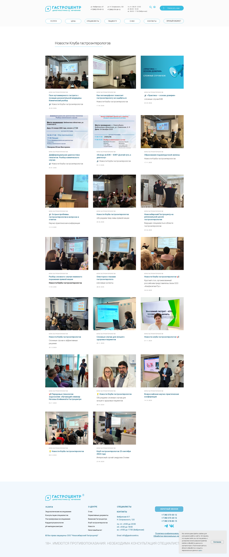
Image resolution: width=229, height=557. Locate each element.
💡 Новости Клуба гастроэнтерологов (114, 394)
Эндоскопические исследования (58, 512)
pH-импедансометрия (54, 526)
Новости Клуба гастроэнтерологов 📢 (161, 277)
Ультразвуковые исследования (57, 519)
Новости (91, 526)
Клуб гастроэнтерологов (98, 523)
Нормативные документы (98, 515)
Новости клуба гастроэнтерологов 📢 (161, 337)
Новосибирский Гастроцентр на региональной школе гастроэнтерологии (158, 217)
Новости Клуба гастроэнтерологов (65, 337)
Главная (48, 41)
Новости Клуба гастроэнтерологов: (113, 214)
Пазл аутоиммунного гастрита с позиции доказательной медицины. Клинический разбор (65, 98)
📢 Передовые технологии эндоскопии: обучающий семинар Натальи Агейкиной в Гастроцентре (65, 396)
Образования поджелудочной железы (162, 155)
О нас (90, 512)
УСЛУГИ (49, 507)
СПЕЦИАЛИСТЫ (124, 507)
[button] (172, 8)
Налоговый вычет (95, 530)
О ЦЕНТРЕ (92, 507)
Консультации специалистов (56, 515)
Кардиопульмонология (54, 523)
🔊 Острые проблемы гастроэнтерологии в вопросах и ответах (64, 217)
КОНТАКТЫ (122, 512)
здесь (200, 550)
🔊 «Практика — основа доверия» (159, 95)
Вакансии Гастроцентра (97, 519)
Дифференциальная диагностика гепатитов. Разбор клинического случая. (64, 157)
